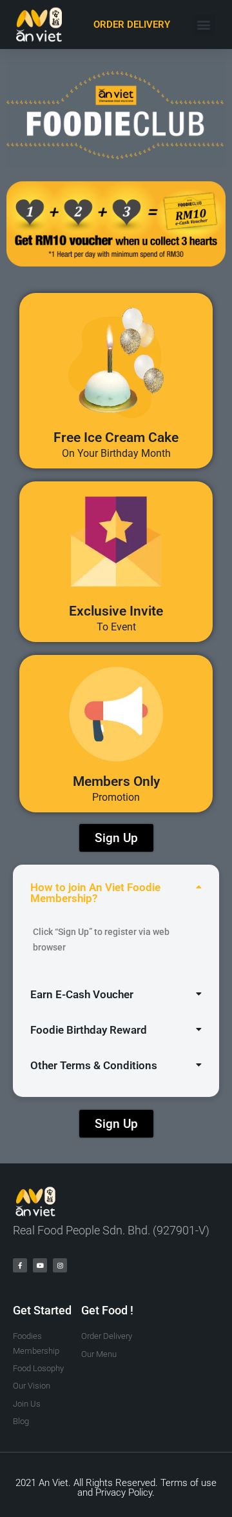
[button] (204, 24)
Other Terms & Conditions (93, 1065)
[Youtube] (40, 1265)
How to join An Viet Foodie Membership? (95, 893)
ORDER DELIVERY (131, 24)
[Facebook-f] (20, 1265)
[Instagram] (60, 1265)
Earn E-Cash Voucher (81, 994)
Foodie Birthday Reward (88, 1029)
